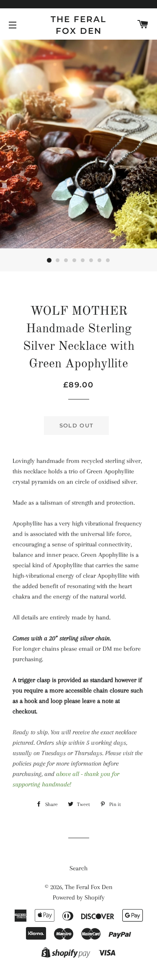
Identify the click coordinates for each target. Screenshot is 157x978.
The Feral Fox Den (78, 25)
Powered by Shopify (79, 897)
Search (78, 868)
